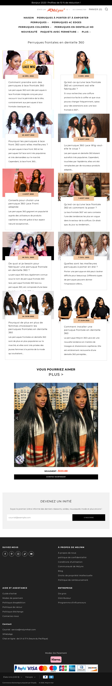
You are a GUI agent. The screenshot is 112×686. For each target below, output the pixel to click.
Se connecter (79, 10)
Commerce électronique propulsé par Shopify (19, 683)
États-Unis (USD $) (11, 677)
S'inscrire (89, 518)
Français (29, 677)
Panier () (95, 9)
